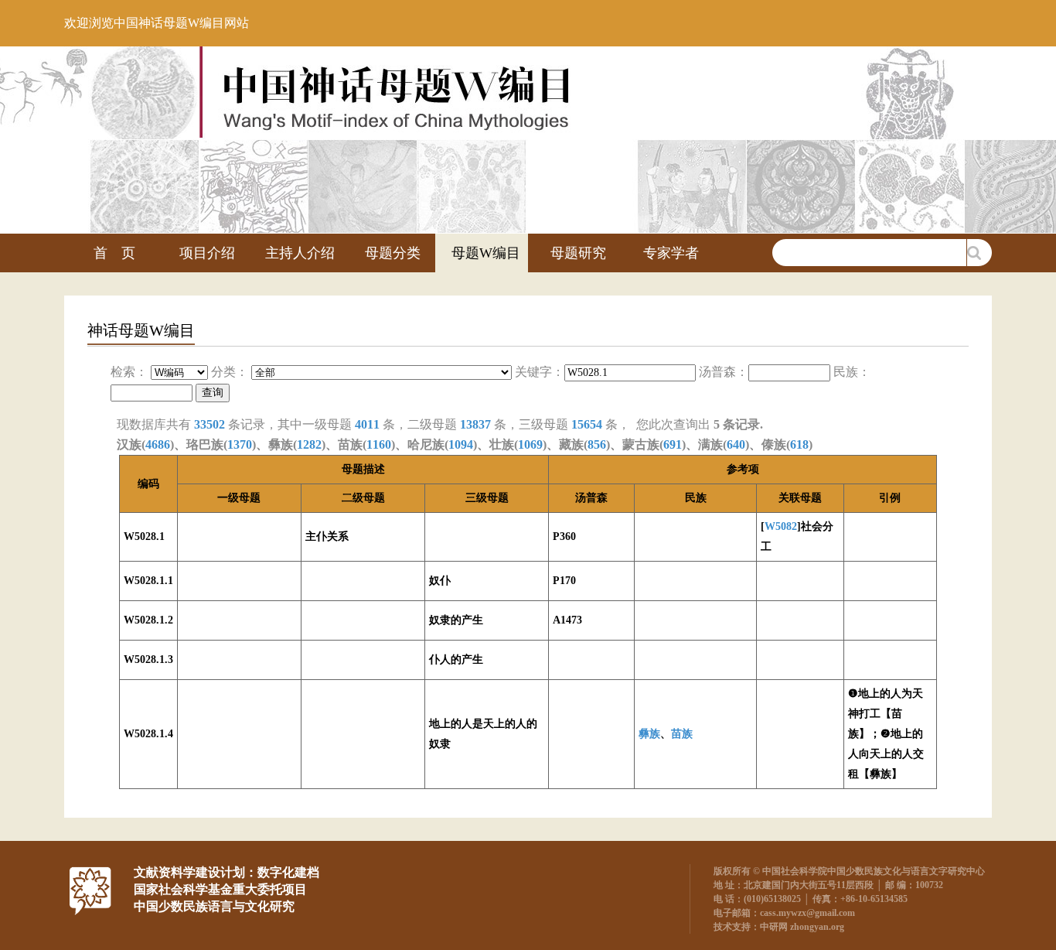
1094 (460, 444)
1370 (239, 444)
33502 (209, 424)
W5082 (781, 526)
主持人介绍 (300, 253)
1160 (378, 444)
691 (672, 444)
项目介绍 (207, 253)
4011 (367, 424)
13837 (475, 424)
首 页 (114, 253)
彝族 (649, 734)
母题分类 (393, 253)
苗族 (682, 734)
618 (799, 444)
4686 (157, 444)
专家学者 (671, 253)
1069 (530, 444)
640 (736, 444)
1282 (309, 444)
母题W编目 (485, 253)
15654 (586, 424)
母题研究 (578, 253)
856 (597, 444)
